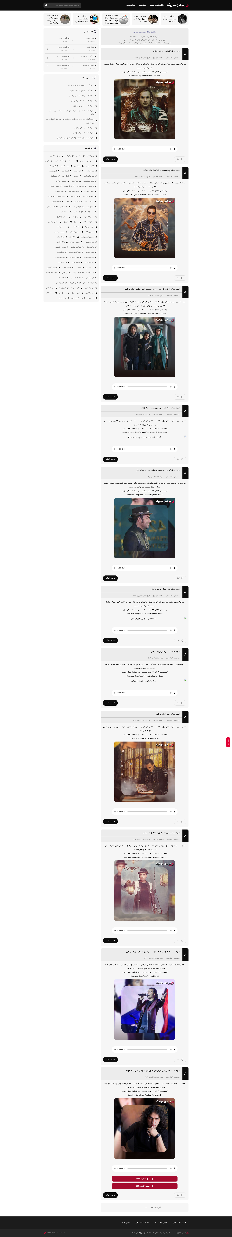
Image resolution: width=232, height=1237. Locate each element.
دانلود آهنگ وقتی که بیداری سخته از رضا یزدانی (161, 832)
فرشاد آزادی (90, 272)
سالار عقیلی (76, 262)
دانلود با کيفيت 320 (143, 1186)
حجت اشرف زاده (88, 196)
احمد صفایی (59, 161)
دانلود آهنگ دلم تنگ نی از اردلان (82, 100)
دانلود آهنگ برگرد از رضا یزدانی (168, 714)
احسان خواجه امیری (87, 161)
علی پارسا (62, 288)
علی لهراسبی (90, 277)
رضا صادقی (50, 293)
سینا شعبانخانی (75, 252)
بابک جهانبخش (88, 181)
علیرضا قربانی (76, 277)
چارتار (50, 196)
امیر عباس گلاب (88, 176)
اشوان (47, 161)
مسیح (76, 222)
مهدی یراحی (78, 211)
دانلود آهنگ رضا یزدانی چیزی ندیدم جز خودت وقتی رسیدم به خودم (153, 1070)
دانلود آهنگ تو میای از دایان (84, 128)
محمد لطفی (76, 227)
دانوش (91, 201)
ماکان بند (72, 237)
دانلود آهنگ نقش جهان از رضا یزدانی (166, 589)
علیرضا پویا (62, 277)
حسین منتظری (89, 191)
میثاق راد (75, 216)
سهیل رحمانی (89, 262)
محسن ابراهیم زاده (87, 237)
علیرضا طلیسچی (88, 282)
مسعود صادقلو (88, 222)
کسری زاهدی (66, 267)
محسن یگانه (89, 232)
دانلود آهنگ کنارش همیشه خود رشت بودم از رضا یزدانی (158, 470)
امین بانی (52, 166)
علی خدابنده (75, 288)
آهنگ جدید (169, 58)
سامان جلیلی (62, 262)
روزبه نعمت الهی (77, 298)
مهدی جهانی (64, 211)
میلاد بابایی (51, 206)
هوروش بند (77, 206)
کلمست (78, 267)
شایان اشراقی (60, 242)
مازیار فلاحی (60, 237)
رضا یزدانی (63, 293)
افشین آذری (90, 166)
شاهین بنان (90, 247)
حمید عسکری (59, 191)
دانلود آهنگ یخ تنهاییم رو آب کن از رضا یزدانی (162, 170)
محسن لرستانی (75, 232)
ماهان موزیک (177, 5)
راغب (67, 201)
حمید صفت (61, 196)
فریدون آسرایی (52, 267)
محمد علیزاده (62, 227)
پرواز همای (68, 186)
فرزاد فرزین (77, 272)
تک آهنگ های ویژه (158, 58)
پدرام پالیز (80, 186)
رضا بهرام (91, 298)
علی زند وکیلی (89, 288)
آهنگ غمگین (130, 5)
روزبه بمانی (62, 298)
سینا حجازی (90, 252)
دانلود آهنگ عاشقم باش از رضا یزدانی (165, 651)
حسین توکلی (55, 186)
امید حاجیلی (65, 166)
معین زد (66, 222)
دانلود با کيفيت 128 (143, 1178)
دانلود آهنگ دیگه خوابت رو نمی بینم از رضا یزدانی (161, 408)
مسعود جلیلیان (62, 216)
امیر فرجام (65, 171)
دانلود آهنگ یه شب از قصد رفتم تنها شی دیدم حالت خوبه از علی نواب (71, 113)
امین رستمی (90, 171)
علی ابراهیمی (89, 293)
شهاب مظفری (89, 242)
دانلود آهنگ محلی (142, 1222)
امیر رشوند (77, 171)
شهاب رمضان (75, 242)
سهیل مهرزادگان (59, 257)
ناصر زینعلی (64, 206)
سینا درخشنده (89, 257)
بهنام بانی (74, 181)
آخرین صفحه (156, 1207)
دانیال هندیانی (79, 201)
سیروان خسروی (60, 247)
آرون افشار (90, 156)
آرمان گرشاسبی (55, 156)
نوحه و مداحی (62, 65)
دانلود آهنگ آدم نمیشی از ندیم (83, 133)
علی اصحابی (50, 288)
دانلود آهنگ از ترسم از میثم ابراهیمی (81, 95)
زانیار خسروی (76, 293)
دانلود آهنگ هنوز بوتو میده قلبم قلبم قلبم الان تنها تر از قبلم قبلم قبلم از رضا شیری (70, 121)
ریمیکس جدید (62, 56)
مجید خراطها (89, 227)
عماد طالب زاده (51, 272)
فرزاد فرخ (65, 272)
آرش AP (68, 156)
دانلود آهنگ (110, 159)
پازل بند (91, 186)
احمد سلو (72, 161)
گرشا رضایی (90, 267)
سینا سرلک (60, 252)
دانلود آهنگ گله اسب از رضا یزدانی (167, 51)
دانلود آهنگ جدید (157, 5)
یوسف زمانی (56, 201)
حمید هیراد (74, 196)
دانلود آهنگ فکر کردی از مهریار (83, 106)
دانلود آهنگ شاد (160, 1222)
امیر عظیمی (53, 171)
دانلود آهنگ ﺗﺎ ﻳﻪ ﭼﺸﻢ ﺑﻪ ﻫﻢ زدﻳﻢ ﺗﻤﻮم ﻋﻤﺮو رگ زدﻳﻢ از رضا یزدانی (153, 951)
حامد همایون (74, 191)
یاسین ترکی (90, 206)
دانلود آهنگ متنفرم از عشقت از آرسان (81, 85)
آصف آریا (79, 156)
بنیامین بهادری (61, 181)
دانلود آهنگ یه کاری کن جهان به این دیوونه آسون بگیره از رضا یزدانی (153, 289)
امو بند (76, 176)
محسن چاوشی (59, 232)
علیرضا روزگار (73, 282)
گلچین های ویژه (88, 65)
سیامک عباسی (76, 247)
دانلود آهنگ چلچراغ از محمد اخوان (82, 90)
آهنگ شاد (142, 5)
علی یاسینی (60, 282)
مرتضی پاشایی (53, 222)
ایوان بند (65, 176)
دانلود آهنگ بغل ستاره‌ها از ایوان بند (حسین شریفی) (75, 138)
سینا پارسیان (74, 257)
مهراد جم (91, 211)
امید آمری (77, 166)
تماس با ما (126, 1222)
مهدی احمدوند (89, 216)
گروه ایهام (53, 176)
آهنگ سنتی (63, 38)
